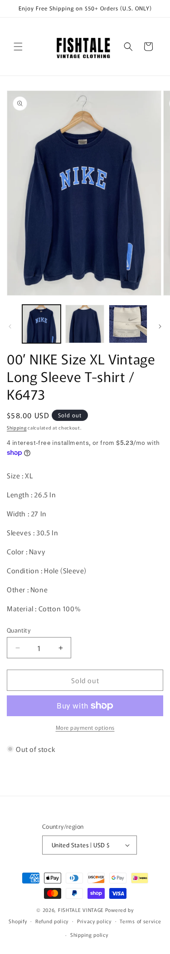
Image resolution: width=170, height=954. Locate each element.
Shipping (17, 427)
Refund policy (51, 921)
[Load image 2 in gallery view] (84, 324)
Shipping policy (89, 934)
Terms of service (140, 921)
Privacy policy (94, 921)
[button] (18, 47)
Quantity (18, 630)
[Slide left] (10, 326)
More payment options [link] (85, 727)
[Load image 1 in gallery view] (41, 324)
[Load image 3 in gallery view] (128, 324)
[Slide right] (160, 326)
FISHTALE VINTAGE (81, 909)
